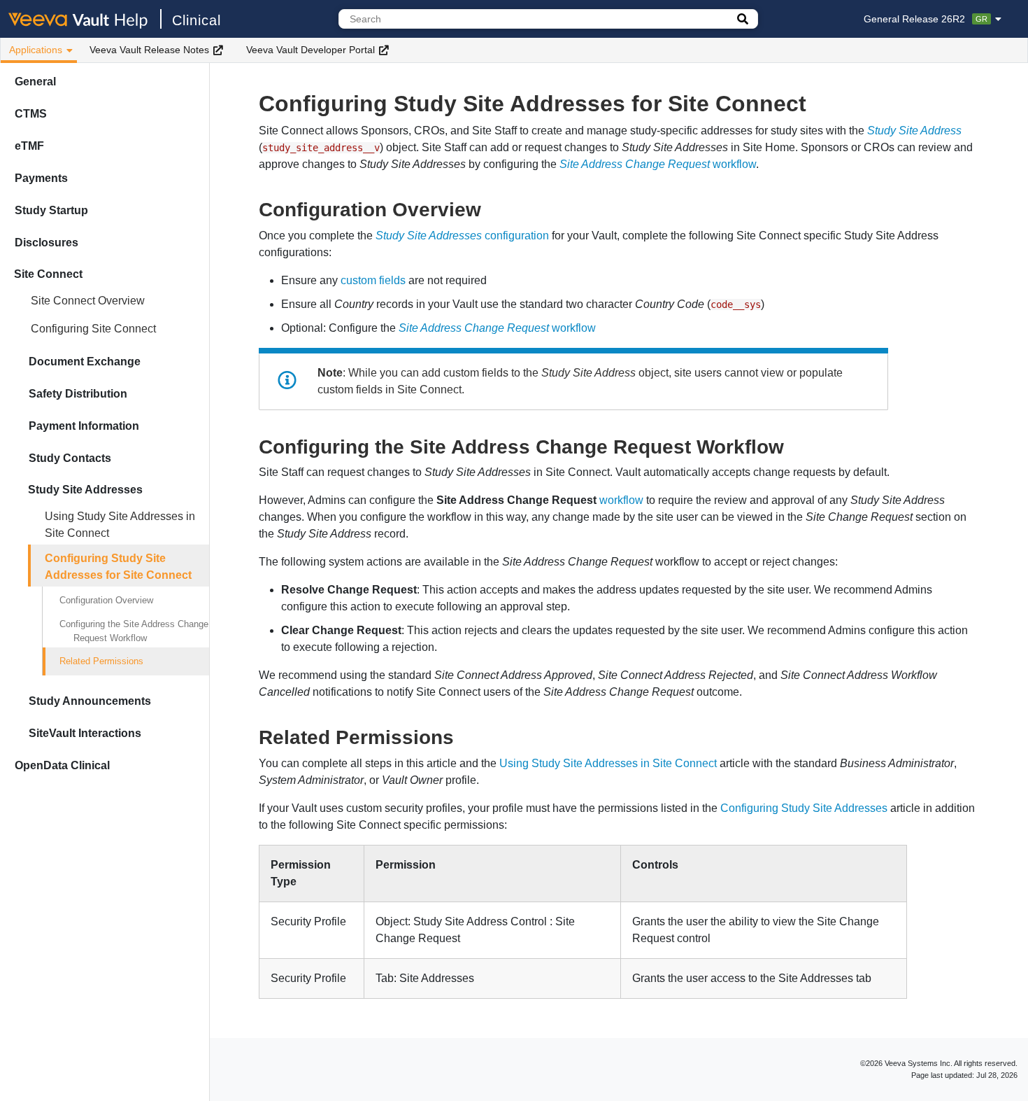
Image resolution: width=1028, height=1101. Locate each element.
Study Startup (51, 210)
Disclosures (46, 242)
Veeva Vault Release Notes (149, 49)
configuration (462, 235)
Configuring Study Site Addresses (803, 808)
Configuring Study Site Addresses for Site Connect (118, 566)
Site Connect (48, 274)
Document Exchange (85, 361)
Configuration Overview (106, 600)
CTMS (31, 114)
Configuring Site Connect (93, 329)
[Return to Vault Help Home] (85, 19)
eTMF (29, 146)
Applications (35, 49)
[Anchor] (491, 208)
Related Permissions (101, 661)
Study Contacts (70, 458)
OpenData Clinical (62, 765)
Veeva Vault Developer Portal (310, 49)
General (35, 81)
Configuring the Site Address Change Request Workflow (133, 631)
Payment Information (84, 426)
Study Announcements (90, 701)
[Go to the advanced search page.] (742, 18)
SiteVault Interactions (85, 733)
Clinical (196, 20)
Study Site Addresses (85, 490)
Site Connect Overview (88, 301)
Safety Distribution (78, 394)
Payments (41, 178)
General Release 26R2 (925, 18)
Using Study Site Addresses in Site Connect (120, 524)
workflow (657, 164)
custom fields (373, 280)
